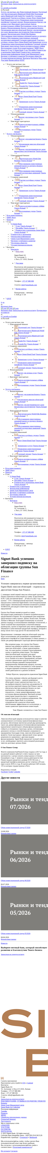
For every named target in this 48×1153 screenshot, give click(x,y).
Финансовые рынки (8, 833)
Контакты (26, 58)
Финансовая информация (10, 54)
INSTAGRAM (6, 1131)
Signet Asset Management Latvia (32, 54)
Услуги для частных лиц (10, 12)
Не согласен (5, 1151)
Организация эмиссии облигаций (14, 30)
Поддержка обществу (33, 56)
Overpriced (24, 1137)
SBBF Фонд (39, 48)
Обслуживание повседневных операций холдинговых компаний (28, 172)
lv (1, 302)
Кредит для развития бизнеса (32, 28)
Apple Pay (21, 16)
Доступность (6, 1121)
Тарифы (4, 1111)
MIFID (3, 1115)
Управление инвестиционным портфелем (17, 44)
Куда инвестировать (26, 48)
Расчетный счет (26, 69)
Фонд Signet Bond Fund (23, 42)
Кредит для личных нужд (28, 117)
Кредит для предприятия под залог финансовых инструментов (23, 31)
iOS (23, 1083)
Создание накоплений (28, 40)
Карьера (4, 1103)
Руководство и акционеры (30, 52)
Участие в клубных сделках (21, 18)
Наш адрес (43, 58)
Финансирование (30, 22)
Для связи (4, 60)
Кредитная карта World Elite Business (22, 34)
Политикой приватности (22, 1147)
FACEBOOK (6, 1129)
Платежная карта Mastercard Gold (32, 78)
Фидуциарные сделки (28, 26)
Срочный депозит (16, 22)
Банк (3, 579)
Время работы (14, 60)
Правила (4, 1113)
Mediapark (33, 1137)
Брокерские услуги (12, 20)
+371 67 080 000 (28, 281)
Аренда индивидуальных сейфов (18, 25)
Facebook (4, 772)
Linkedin (17, 772)
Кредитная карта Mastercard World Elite (19, 14)
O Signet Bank (18, 50)
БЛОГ (22, 60)
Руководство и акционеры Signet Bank (30, 230)
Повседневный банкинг (29, 12)
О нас (10, 50)
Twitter (10, 772)
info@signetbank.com (29, 285)
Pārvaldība (32, 50)
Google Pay (30, 16)
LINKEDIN (5, 1125)
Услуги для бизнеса (14, 134)
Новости (4, 50)
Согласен (14, 1151)
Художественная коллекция (11, 58)
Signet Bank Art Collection (10, 1107)
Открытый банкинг (8, 1119)
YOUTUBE (5, 1127)
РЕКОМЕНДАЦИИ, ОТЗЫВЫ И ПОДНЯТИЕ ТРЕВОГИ (23, 1101)
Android (30, 1083)
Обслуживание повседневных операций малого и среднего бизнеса (28, 165)
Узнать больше (37, 69)
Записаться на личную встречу (24, 4)
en (3, 302)
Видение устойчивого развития (13, 56)
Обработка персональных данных (14, 1117)
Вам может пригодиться (21, 24)
